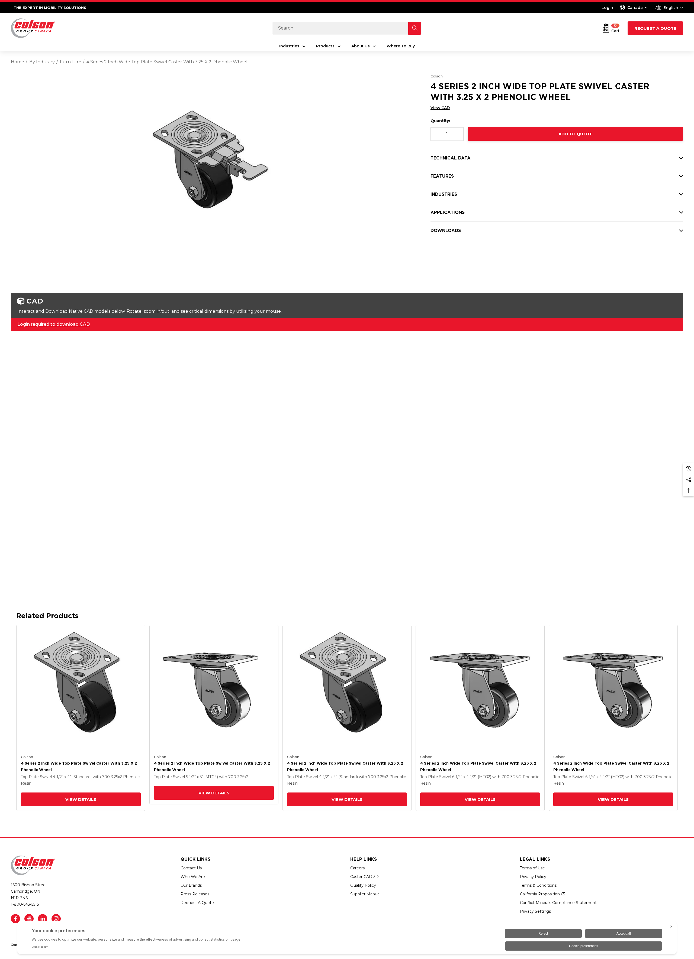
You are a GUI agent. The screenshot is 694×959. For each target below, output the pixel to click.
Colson (436, 76)
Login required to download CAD (53, 324)
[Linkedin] (42, 918)
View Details (80, 799)
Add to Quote (575, 133)
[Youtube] (29, 918)
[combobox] (669, 7)
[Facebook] (15, 918)
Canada (635, 7)
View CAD (440, 107)
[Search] (414, 28)
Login (607, 7)
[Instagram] (56, 918)
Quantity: (440, 120)
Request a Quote (655, 28)
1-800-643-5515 (25, 904)
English (670, 7)
